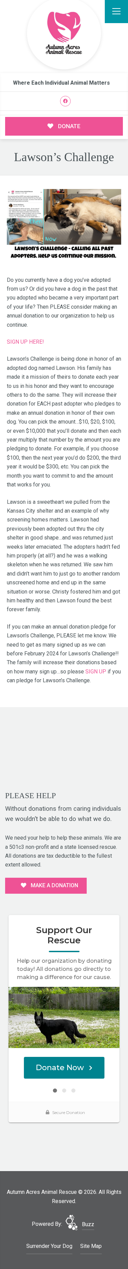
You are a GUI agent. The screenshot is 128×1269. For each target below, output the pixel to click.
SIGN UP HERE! (25, 342)
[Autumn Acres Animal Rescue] (64, 33)
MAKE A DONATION (53, 885)
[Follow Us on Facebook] (65, 101)
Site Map (91, 1246)
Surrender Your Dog (49, 1246)
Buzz (88, 1224)
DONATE (69, 126)
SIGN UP (95, 671)
